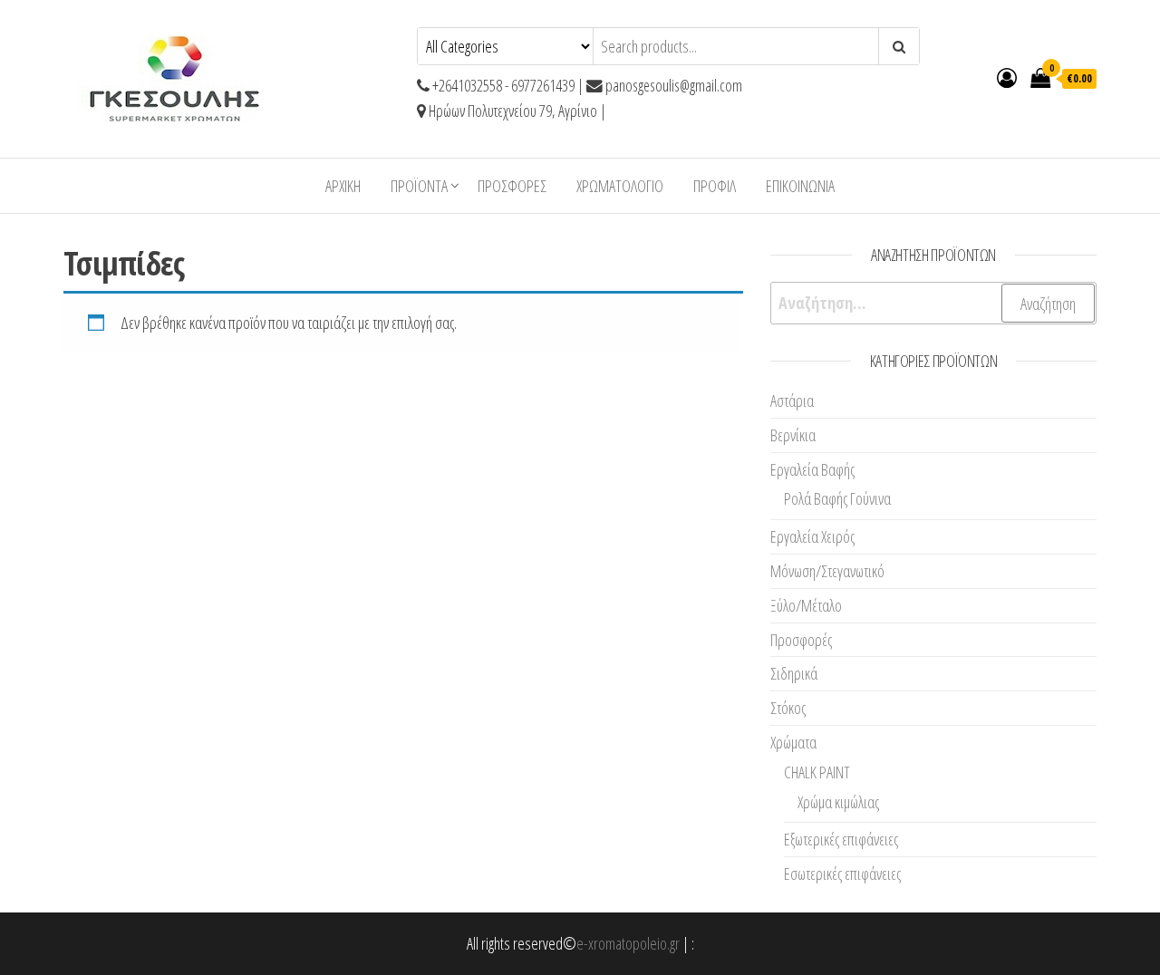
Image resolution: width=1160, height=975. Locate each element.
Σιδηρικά (793, 673)
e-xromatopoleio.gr (628, 943)
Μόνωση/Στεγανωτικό (827, 571)
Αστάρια (792, 400)
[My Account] (1007, 77)
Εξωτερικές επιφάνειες (841, 839)
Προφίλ (714, 186)
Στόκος (788, 708)
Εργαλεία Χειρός (812, 536)
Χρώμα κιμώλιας (838, 802)
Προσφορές (512, 186)
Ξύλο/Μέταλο (806, 605)
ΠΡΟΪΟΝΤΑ (419, 186)
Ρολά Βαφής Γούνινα (837, 498)
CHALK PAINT (817, 772)
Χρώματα (793, 742)
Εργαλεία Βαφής (812, 469)
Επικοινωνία (800, 186)
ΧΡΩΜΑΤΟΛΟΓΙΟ (619, 186)
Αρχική (343, 186)
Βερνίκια (793, 435)
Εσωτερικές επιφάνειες (842, 873)
